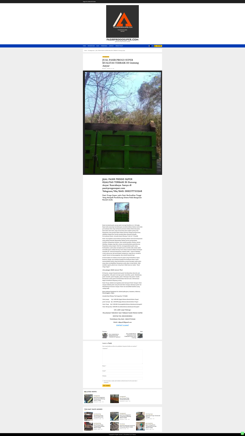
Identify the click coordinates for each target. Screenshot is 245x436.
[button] (152, 46)
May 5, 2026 (149, 429)
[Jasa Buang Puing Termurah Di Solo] (114, 398)
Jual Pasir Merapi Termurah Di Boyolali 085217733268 (127, 426)
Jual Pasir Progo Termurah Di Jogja (153, 416)
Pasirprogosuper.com (122, 39)
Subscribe (159, 46)
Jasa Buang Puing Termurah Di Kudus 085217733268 (99, 426)
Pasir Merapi (122, 424)
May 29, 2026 (123, 428)
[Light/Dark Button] (150, 46)
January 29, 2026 (124, 401)
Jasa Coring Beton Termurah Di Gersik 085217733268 (151, 426)
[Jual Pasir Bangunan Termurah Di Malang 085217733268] (88, 398)
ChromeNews (127, 434)
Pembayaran (104, 46)
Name (104, 366)
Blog (98, 46)
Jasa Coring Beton (149, 423)
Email (104, 371)
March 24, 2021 (111, 68)
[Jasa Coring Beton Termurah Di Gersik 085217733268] (140, 426)
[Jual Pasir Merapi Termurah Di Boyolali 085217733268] (114, 426)
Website (104, 376)
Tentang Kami (91, 46)
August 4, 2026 (98, 402)
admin (104, 68)
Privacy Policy (119, 46)
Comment (105, 348)
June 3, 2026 (97, 429)
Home (84, 46)
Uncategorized (106, 56)
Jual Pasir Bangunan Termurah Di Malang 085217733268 (99, 399)
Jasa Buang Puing (97, 414)
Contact (111, 46)
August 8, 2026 (98, 418)
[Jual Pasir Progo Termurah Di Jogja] (140, 416)
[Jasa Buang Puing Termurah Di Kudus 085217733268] (88, 426)
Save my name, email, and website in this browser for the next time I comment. (120, 381)
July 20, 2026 (149, 418)
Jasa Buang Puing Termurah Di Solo (124, 398)
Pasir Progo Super (149, 414)
